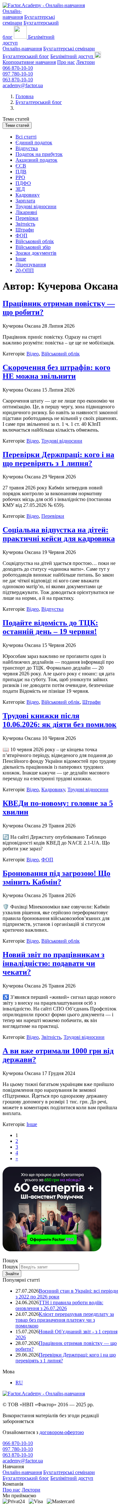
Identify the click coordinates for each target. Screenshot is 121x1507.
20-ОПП (24, 270)
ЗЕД (20, 189)
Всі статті (25, 136)
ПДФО (23, 183)
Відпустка (26, 148)
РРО (20, 177)
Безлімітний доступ (71, 1478)
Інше (20, 258)
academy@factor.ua (23, 85)
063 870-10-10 (18, 79)
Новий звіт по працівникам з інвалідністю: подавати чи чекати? (54, 963)
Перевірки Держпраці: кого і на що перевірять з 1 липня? (58, 458)
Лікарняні (26, 212)
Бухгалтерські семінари (69, 48)
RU (19, 1382)
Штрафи (24, 229)
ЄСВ (20, 166)
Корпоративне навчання (29, 62)
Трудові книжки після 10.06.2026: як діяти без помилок (59, 720)
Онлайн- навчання (13, 14)
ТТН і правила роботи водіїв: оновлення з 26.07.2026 (59, 1305)
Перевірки (26, 218)
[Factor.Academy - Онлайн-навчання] (44, 5)
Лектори (85, 62)
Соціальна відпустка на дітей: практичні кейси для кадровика (59, 534)
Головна (24, 96)
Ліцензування (30, 264)
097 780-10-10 (18, 74)
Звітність (25, 224)
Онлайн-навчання (22, 48)
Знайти (12, 1273)
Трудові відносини (35, 206)
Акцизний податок (36, 160)
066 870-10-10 (18, 68)
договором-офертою (61, 1432)
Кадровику (27, 195)
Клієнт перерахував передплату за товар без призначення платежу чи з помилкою (64, 1319)
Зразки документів (35, 253)
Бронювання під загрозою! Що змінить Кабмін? (56, 877)
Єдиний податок (33, 142)
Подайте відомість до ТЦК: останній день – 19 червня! (50, 627)
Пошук (11, 1266)
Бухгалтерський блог (26, 56)
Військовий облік (34, 241)
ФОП (21, 235)
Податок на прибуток (39, 154)
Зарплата (25, 200)
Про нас (66, 62)
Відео (32, 353)
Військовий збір (33, 247)
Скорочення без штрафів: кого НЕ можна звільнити (56, 371)
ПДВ (20, 171)
